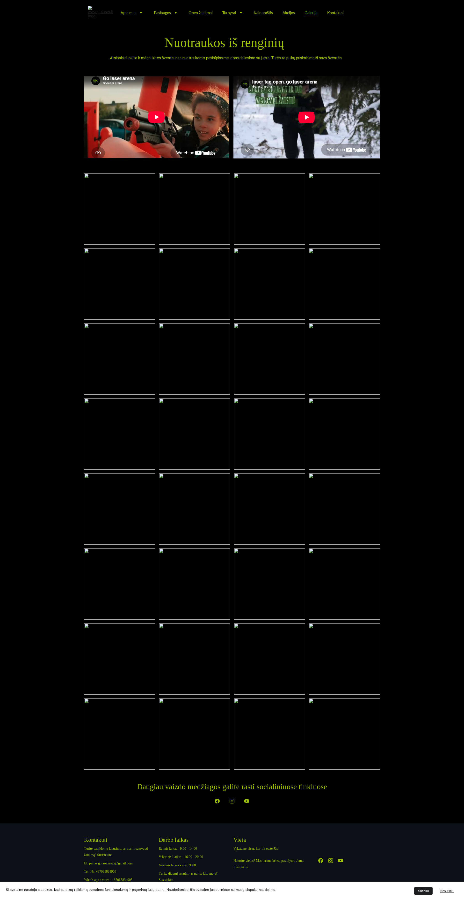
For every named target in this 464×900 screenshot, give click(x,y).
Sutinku (423, 891)
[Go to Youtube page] (246, 801)
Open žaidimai (200, 13)
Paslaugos (162, 13)
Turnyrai (229, 13)
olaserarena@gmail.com (116, 863)
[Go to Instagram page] (232, 801)
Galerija (311, 13)
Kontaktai (335, 13)
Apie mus (128, 13)
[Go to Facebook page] (217, 801)
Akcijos (289, 13)
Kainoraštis (263, 13)
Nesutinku (447, 891)
